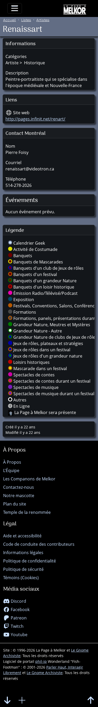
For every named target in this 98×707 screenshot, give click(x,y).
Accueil (9, 20)
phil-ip (41, 661)
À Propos (12, 462)
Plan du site (14, 504)
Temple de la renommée (27, 512)
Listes (26, 20)
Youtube (18, 634)
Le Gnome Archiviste (44, 672)
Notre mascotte (18, 495)
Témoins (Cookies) (21, 577)
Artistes (42, 20)
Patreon (18, 618)
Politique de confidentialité (29, 561)
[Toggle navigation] (14, 8)
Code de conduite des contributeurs (38, 544)
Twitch (17, 626)
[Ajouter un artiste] (22, 700)
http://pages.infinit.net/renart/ (35, 119)
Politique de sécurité (23, 569)
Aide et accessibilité (22, 536)
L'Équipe (11, 470)
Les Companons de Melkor (29, 479)
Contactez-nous (18, 487)
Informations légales (23, 552)
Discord (18, 601)
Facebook (20, 609)
